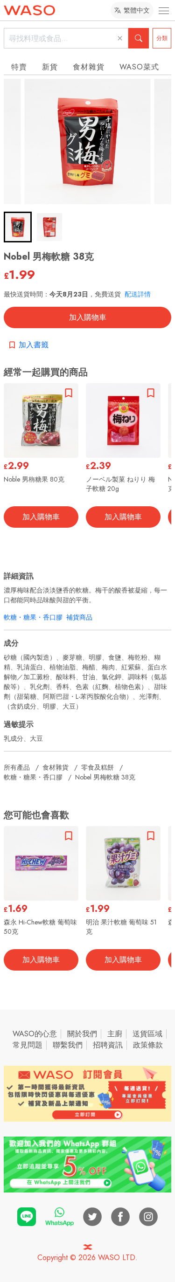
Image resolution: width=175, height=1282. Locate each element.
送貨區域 (147, 1033)
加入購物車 (87, 317)
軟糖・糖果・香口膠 (33, 617)
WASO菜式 (139, 67)
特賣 (19, 67)
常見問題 (27, 1045)
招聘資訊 (108, 1045)
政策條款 (148, 1045)
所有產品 (17, 767)
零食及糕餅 (97, 767)
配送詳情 (138, 294)
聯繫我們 (68, 1045)
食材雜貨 (89, 67)
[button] (18, 227)
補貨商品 (79, 617)
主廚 (114, 1033)
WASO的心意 (35, 1033)
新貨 (50, 67)
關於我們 (82, 1033)
